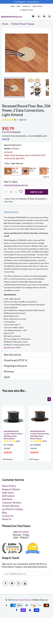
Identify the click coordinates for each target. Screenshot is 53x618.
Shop (12, 6)
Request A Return (11, 489)
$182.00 (8, 452)
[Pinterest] (12, 583)
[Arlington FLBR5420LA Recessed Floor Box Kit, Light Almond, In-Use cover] (26, 52)
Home (5, 23)
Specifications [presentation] (13, 354)
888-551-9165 (27, 10)
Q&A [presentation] (7, 377)
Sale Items (7, 499)
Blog (4, 512)
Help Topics (8, 492)
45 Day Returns (32, 2)
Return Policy (37, 6)
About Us (7, 519)
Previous (4, 88)
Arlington (16, 148)
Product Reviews (10, 505)
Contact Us (26, 6)
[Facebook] (5, 583)
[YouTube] (25, 583)
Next (48, 88)
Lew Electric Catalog (12, 509)
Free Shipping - (20, 2)
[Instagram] (18, 583)
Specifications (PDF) (12, 347)
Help (18, 6)
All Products (8, 495)
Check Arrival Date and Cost (16, 185)
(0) (22, 119)
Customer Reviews (11, 502)
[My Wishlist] (33, 16)
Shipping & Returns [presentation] (15, 365)
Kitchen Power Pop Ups (21, 600)
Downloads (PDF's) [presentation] (15, 360)
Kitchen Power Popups (22, 23)
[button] (21, 192)
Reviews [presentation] (9, 371)
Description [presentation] (11, 212)
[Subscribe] (48, 574)
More (8, 177)
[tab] (26, 212)
